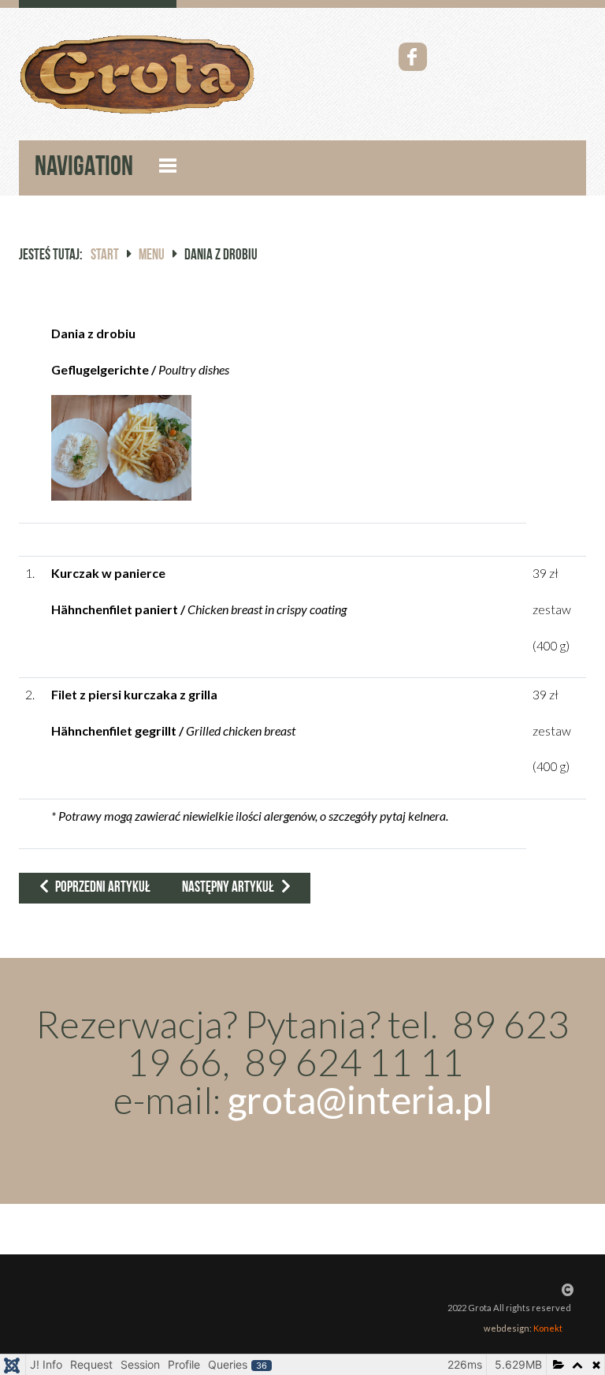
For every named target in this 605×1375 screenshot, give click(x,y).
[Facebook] (413, 57)
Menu (152, 255)
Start (105, 255)
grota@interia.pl (360, 1099)
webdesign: (523, 1328)
